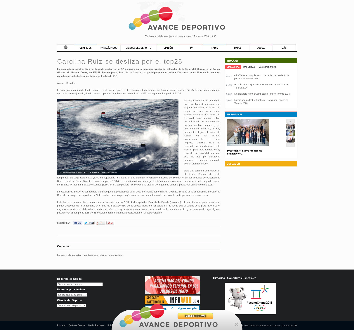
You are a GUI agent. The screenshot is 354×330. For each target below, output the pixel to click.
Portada (61, 325)
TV (191, 48)
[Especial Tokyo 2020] (172, 293)
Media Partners (96, 325)
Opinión (168, 48)
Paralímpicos (108, 48)
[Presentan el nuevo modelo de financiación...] (290, 128)
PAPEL (237, 48)
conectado (87, 255)
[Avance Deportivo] (177, 19)
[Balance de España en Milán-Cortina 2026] (290, 135)
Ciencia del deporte (138, 48)
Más (284, 48)
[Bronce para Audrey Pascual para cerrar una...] (290, 141)
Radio (214, 48)
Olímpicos (85, 48)
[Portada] (65, 46)
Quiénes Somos (77, 325)
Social (261, 48)
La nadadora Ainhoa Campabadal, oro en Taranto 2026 (262, 94)
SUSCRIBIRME (195, 316)
